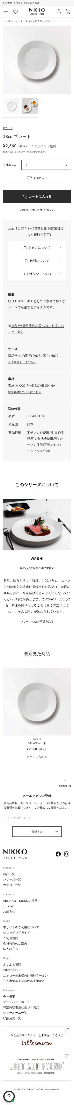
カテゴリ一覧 (12, 884)
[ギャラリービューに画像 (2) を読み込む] (30, 106)
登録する (37, 831)
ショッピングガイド (16, 932)
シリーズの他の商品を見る (37, 621)
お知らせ (9, 911)
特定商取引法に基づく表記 (21, 1007)
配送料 (6, 152)
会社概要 (9, 996)
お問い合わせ (12, 970)
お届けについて (39, 247)
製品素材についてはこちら (24, 392)
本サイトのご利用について (21, 927)
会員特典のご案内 (15, 943)
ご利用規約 (10, 938)
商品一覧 (9, 874)
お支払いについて (39, 273)
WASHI (8, 128)
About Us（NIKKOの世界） (21, 900)
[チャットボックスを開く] (9, 1096)
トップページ (10, 21)
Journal (8, 906)
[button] (6, 11)
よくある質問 (12, 964)
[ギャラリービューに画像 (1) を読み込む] (11, 106)
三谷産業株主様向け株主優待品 (24, 980)
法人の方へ (10, 948)
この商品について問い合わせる (36, 209)
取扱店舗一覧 (12, 1018)
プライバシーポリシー (18, 1002)
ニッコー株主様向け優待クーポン (25, 975)
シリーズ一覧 (12, 879)
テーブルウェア (28, 21)
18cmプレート (37, 743)
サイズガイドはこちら (22, 362)
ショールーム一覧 (15, 1012)
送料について (39, 260)
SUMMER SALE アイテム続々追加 (21, 2)
